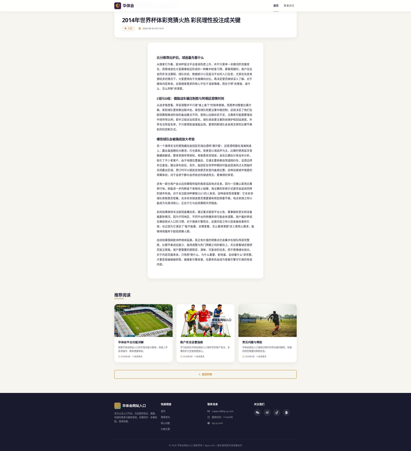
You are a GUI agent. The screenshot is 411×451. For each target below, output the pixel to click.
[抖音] (276, 412)
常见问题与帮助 (252, 342)
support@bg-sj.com (222, 411)
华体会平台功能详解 (131, 342)
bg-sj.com (217, 423)
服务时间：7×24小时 (222, 417)
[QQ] (286, 412)
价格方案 (165, 429)
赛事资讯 (289, 5)
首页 (276, 5)
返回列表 (207, 374)
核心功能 (165, 423)
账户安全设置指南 (191, 342)
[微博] (267, 412)
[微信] (257, 412)
